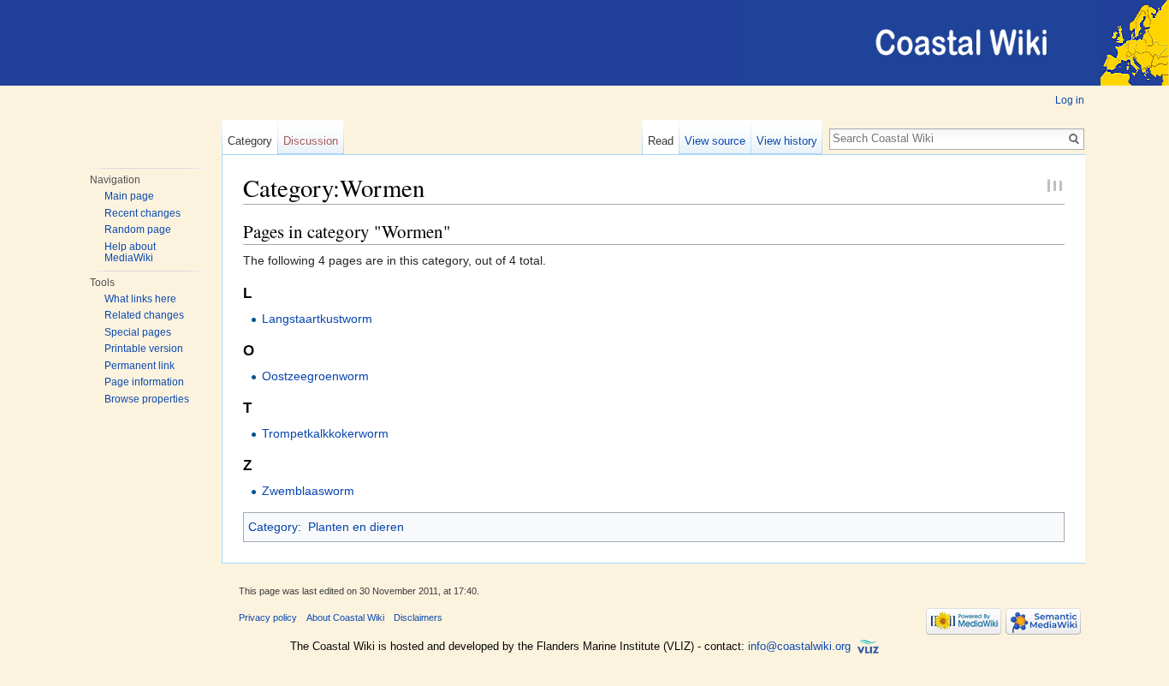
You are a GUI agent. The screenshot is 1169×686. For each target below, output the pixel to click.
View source (715, 140)
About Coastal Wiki (345, 617)
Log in (1069, 100)
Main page (129, 196)
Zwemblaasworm (308, 491)
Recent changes (142, 213)
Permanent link (139, 366)
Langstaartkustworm (317, 318)
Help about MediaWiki (130, 253)
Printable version (143, 349)
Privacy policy (268, 617)
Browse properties (146, 399)
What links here (140, 299)
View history (787, 140)
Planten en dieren (356, 527)
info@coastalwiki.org (799, 646)
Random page (137, 230)
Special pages (137, 332)
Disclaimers (418, 617)
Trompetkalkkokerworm (325, 433)
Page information (144, 382)
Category (250, 140)
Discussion (310, 140)
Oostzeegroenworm (315, 376)
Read (661, 140)
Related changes (144, 315)
